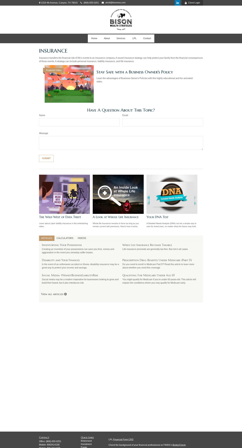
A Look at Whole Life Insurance (116, 217)
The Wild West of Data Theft (60, 217)
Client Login (194, 3)
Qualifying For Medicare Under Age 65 (148, 275)
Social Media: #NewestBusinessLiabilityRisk (70, 275)
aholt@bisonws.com (115, 2)
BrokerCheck (179, 445)
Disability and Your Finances (61, 260)
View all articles (52, 294)
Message (43, 133)
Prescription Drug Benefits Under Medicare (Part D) (157, 260)
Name (42, 115)
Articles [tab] (46, 238)
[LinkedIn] (177, 3)
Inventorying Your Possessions (62, 245)
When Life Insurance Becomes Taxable (147, 245)
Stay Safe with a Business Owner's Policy (134, 72)
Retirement (86, 441)
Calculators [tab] (65, 238)
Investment (86, 444)
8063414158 (53, 445)
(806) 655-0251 (91, 3)
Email (125, 115)
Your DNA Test (157, 217)
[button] (94, 38)
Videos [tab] (82, 238)
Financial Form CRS (123, 439)
